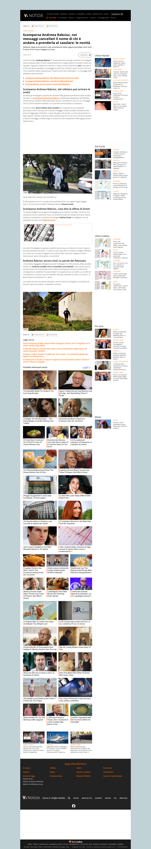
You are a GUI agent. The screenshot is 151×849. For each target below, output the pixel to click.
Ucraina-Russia (56, 776)
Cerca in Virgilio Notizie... (54, 798)
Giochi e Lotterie (83, 772)
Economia (107, 768)
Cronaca (26, 768)
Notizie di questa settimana (33, 781)
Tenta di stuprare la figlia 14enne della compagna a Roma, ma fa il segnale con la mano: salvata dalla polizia (56, 344)
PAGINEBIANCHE (74, 844)
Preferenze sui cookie (59, 847)
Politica (53, 768)
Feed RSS (76, 798)
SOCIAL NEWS (117, 69)
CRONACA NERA (28, 745)
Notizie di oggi (29, 776)
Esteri (78, 768)
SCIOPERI (116, 149)
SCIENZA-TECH (97, 14)
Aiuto (67, 847)
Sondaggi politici (103, 18)
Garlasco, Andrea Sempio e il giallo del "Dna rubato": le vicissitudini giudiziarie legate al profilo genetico (55, 355)
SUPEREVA (120, 844)
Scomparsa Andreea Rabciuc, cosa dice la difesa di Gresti (49, 81)
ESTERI (88, 14)
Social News (108, 772)
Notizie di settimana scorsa (33, 784)
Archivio (108, 798)
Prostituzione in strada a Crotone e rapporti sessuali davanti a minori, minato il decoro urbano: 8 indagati (56, 360)
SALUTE (115, 102)
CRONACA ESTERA (119, 59)
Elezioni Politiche (83, 776)
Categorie (98, 798)
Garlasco (71, 18)
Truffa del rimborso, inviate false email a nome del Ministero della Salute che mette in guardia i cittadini (55, 350)
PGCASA (65, 844)
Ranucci (113, 18)
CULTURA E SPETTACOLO (121, 80)
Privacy (40, 847)
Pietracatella (62, 18)
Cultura (26, 772)
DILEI (90, 844)
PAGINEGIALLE (43, 844)
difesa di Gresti (49, 220)
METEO (115, 420)
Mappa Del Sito (87, 798)
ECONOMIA (80, 14)
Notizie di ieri (28, 779)
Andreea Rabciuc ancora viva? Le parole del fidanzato (47, 84)
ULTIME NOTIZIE (53, 14)
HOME (25, 31)
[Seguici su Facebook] (74, 806)
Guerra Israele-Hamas (112, 776)
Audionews (116, 14)
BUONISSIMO (112, 844)
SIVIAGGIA (96, 844)
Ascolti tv (93, 18)
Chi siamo (27, 847)
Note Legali (34, 847)
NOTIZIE (36, 15)
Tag (115, 798)
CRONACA (63, 14)
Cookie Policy (48, 847)
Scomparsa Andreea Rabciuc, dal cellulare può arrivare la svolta (51, 78)
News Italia (123, 798)
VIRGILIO (35, 844)
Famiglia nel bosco (82, 18)
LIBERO (30, 844)
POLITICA (72, 14)
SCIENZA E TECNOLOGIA (120, 361)
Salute (52, 772)
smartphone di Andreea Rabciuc (46, 98)
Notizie (34, 797)
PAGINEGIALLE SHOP (55, 844)
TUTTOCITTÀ (84, 844)
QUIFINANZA (104, 844)
